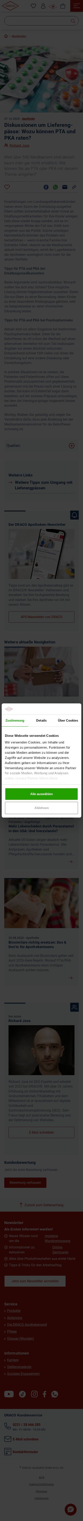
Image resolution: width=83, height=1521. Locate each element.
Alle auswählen (41, 794)
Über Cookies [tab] (68, 720)
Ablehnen (41, 808)
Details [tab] (41, 720)
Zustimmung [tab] (15, 720)
